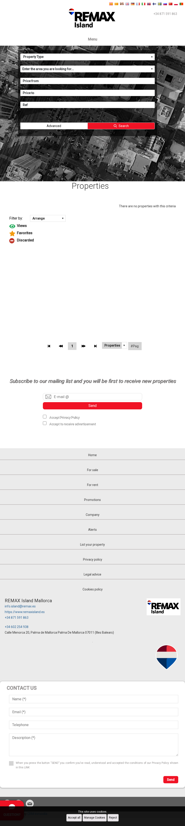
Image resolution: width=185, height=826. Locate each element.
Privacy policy (92, 559)
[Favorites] (92, 233)
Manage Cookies (94, 817)
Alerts (92, 529)
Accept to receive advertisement (72, 424)
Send (92, 406)
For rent (92, 485)
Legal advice (92, 574)
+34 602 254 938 (16, 627)
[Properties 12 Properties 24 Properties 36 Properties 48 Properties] (114, 345)
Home (92, 455)
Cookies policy (93, 589)
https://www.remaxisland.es (25, 612)
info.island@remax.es (20, 606)
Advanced (54, 126)
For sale (92, 470)
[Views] (92, 226)
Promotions (92, 500)
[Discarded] (92, 240)
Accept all (74, 817)
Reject (113, 817)
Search (124, 126)
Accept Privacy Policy (64, 417)
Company (92, 515)
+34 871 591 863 (16, 617)
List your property (92, 544)
